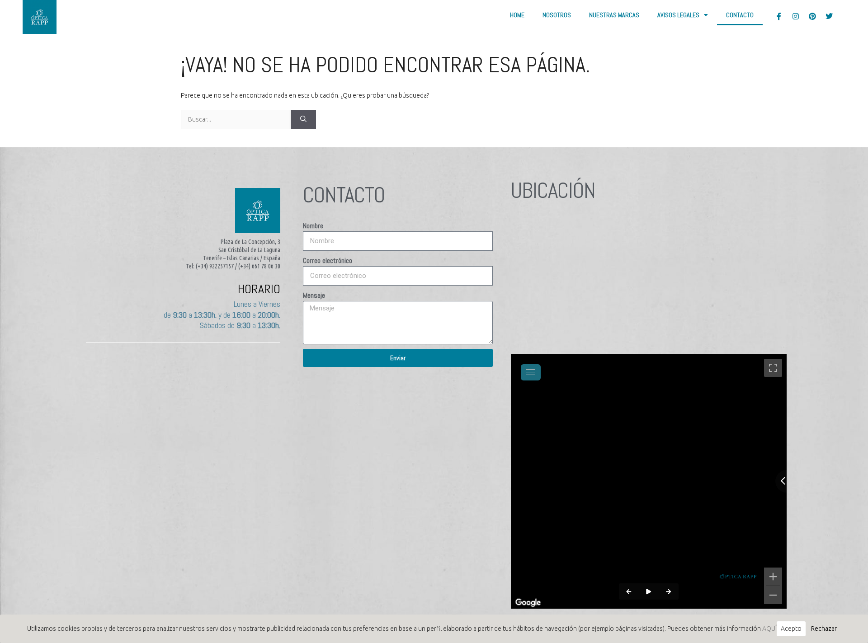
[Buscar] (303, 119)
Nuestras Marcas (614, 15)
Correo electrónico (327, 260)
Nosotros (556, 15)
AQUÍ (769, 628)
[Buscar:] (236, 119)
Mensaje (314, 295)
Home (517, 15)
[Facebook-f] (779, 16)
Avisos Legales (678, 15)
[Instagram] (795, 16)
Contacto (740, 15)
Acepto (791, 628)
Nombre (313, 225)
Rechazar (824, 628)
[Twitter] (829, 16)
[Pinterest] (812, 16)
